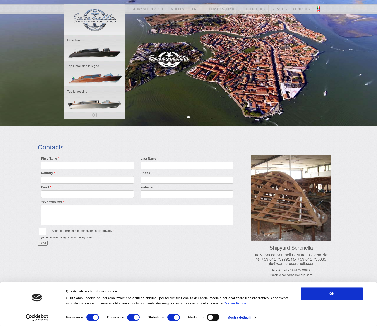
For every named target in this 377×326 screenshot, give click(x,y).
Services (279, 9)
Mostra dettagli (239, 317)
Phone (145, 173)
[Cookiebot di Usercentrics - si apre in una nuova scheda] (37, 317)
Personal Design (223, 9)
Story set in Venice (148, 9)
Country (47, 173)
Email (45, 187)
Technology (254, 9)
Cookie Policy (235, 303)
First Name (49, 158)
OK (331, 293)
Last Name (148, 158)
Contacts (301, 9)
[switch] (133, 317)
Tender (196, 9)
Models (177, 9)
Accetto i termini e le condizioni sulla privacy (82, 230)
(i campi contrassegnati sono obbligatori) (66, 237)
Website (147, 187)
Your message (51, 201)
